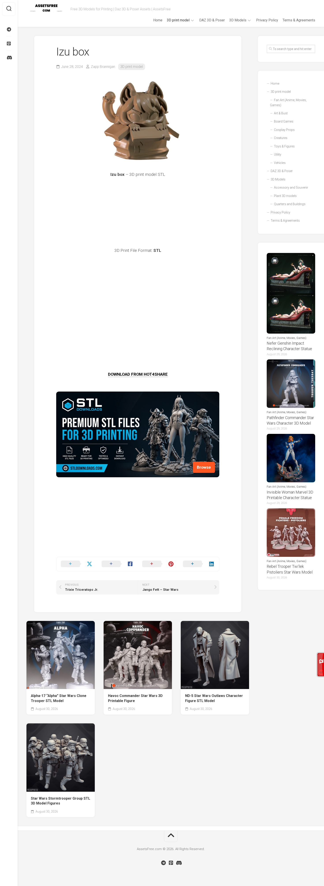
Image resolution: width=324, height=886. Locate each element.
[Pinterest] (8, 43)
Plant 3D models (285, 196)
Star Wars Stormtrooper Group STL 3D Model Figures (60, 801)
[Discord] (8, 58)
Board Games (283, 121)
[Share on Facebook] (117, 564)
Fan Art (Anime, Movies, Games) (288, 102)
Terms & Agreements (299, 20)
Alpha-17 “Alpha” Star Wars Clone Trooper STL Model (58, 698)
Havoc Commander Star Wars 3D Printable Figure (135, 698)
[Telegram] (8, 29)
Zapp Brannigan (103, 67)
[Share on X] (76, 564)
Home (157, 20)
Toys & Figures (284, 146)
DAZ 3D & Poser (212, 20)
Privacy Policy (267, 20)
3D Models (237, 20)
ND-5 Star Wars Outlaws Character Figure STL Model (214, 698)
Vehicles (280, 163)
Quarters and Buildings (289, 204)
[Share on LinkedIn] (199, 564)
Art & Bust (281, 113)
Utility (277, 154)
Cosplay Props (284, 130)
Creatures (280, 138)
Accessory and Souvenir (291, 187)
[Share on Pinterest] (158, 564)
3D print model (178, 20)
